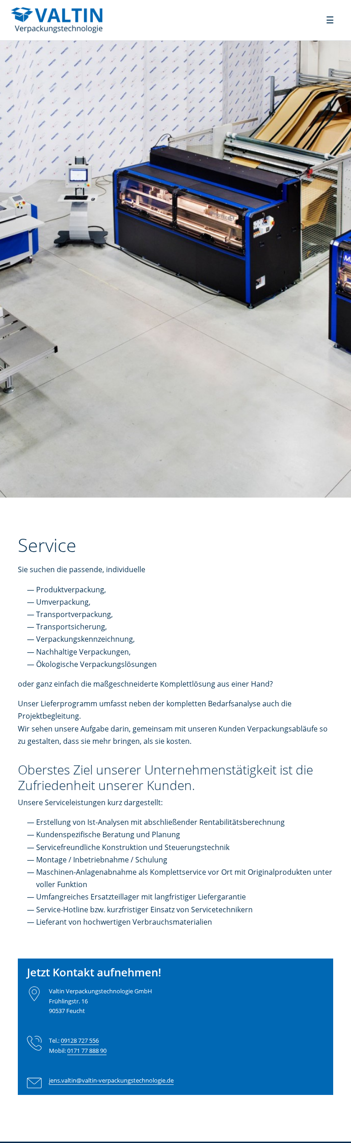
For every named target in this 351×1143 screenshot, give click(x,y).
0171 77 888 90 (86, 1050)
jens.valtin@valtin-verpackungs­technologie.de (111, 1080)
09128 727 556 (80, 1040)
